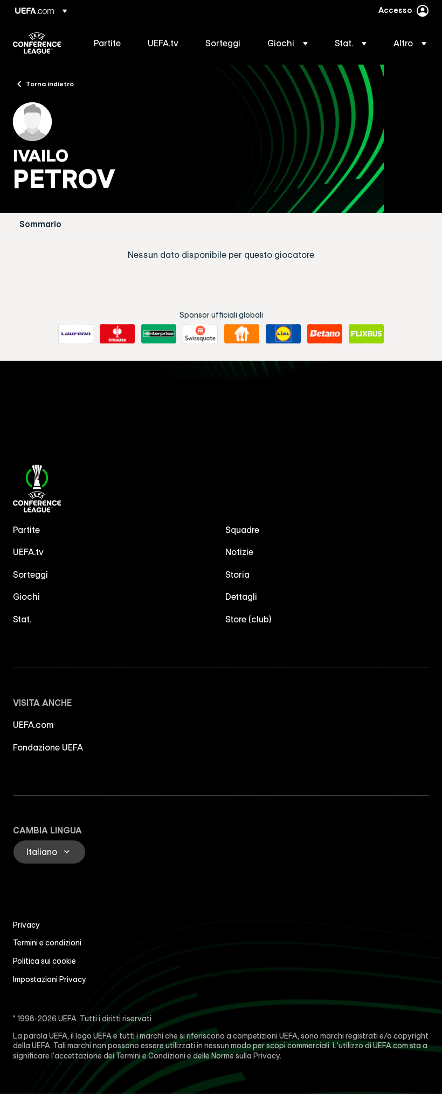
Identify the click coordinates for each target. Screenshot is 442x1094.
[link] (107, 43)
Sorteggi (30, 574)
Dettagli (241, 596)
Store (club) (248, 619)
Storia (237, 574)
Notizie (239, 552)
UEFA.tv (28, 552)
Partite (26, 530)
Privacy (26, 925)
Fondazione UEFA (48, 747)
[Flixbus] (366, 333)
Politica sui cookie (44, 961)
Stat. (22, 619)
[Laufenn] (75, 333)
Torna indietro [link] (50, 83)
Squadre (242, 530)
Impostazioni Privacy (49, 979)
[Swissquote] (200, 333)
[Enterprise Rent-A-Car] (158, 333)
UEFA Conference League (37, 43)
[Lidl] (283, 333)
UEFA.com (33, 725)
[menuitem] (107, 43)
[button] (287, 43)
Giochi (26, 596)
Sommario (40, 224)
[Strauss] (117, 333)
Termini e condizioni (47, 942)
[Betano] (324, 333)
